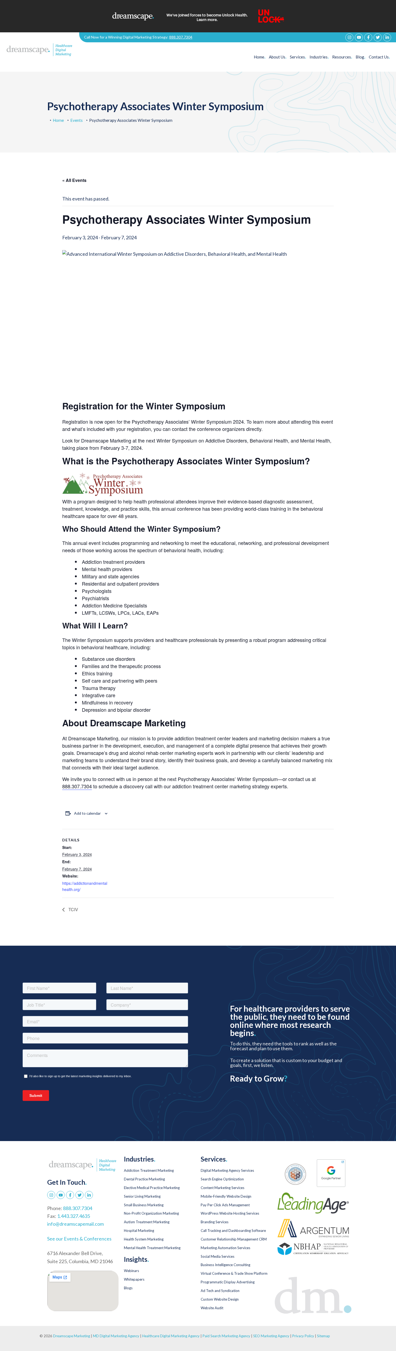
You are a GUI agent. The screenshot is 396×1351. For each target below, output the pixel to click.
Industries (319, 56)
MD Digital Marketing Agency (116, 1336)
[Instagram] (349, 37)
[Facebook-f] (368, 37)
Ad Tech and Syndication (220, 1290)
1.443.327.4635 (73, 1216)
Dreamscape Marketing (71, 1336)
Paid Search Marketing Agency (226, 1336)
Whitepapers (134, 1279)
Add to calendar (87, 813)
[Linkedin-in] (387, 37)
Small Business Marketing (144, 1205)
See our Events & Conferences (79, 1239)
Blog (360, 56)
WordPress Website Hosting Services (230, 1213)
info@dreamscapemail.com (75, 1224)
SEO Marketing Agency (271, 1336)
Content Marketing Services (222, 1188)
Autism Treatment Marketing (146, 1222)
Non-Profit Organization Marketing (151, 1213)
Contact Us (379, 56)
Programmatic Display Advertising (228, 1282)
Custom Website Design (220, 1299)
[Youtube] (359, 37)
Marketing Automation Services (225, 1248)
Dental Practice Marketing (144, 1179)
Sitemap (323, 1336)
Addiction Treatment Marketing (149, 1170)
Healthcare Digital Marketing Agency (171, 1336)
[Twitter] (378, 37)
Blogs (128, 1288)
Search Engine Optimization (222, 1179)
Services (298, 56)
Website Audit (212, 1308)
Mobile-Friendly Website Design (226, 1196)
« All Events (74, 180)
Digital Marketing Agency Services (227, 1170)
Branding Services (214, 1222)
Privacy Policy (303, 1336)
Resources (342, 56)
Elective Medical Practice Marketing (152, 1188)
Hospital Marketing (139, 1230)
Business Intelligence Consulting (225, 1265)
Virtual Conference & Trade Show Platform (234, 1273)
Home (259, 56)
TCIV (72, 909)
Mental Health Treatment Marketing (152, 1248)
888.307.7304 (180, 37)
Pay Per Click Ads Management (225, 1205)
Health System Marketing (144, 1239)
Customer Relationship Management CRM (234, 1239)
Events (76, 120)
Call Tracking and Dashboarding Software (233, 1230)
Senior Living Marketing (142, 1196)
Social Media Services (217, 1256)
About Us (277, 56)
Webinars (131, 1271)
